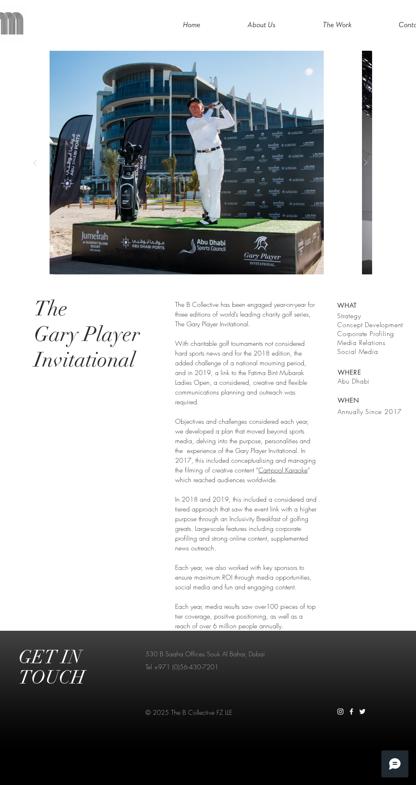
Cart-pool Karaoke (283, 470)
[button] (228, 162)
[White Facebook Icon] (351, 711)
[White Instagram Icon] (340, 711)
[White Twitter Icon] (362, 711)
